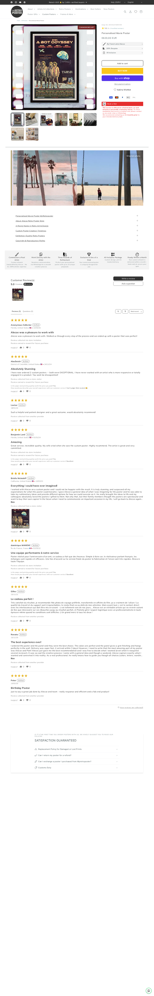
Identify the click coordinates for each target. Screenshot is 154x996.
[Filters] (125, 311)
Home (18, 20)
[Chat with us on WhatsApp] (149, 991)
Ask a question (128, 284)
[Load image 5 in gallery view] (75, 119)
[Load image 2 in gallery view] (32, 119)
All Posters (24, 20)
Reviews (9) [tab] (16, 311)
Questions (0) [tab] (28, 311)
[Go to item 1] (18, 295)
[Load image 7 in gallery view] (17, 134)
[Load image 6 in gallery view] (90, 119)
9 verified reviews (116, 28)
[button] (31, 9)
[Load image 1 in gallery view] (17, 119)
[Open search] (118, 311)
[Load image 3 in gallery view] (46, 119)
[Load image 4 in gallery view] (61, 119)
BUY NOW (122, 71)
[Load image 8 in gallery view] (32, 134)
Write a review (128, 278)
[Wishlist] (135, 11)
